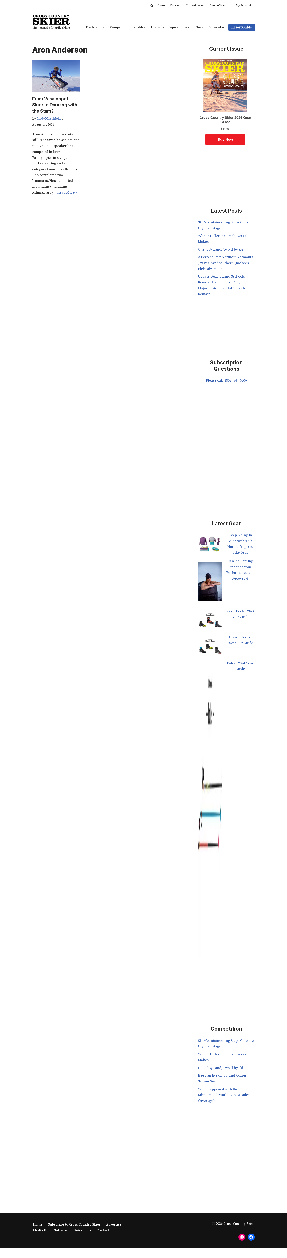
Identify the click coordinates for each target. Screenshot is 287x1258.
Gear (187, 27)
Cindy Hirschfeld (49, 119)
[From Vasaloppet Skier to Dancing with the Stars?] (56, 76)
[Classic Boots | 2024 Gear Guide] (210, 647)
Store (161, 5)
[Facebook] (251, 1237)
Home (38, 1224)
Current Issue (195, 5)
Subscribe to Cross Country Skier (74, 1224)
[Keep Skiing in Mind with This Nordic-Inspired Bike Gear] (210, 545)
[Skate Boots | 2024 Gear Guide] (210, 621)
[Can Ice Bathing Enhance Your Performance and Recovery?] (210, 583)
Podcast (175, 5)
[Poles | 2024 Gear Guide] (210, 811)
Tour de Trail (217, 5)
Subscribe (216, 27)
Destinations (95, 27)
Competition (119, 27)
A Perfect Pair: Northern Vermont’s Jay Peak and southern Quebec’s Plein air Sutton (225, 263)
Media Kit (41, 1230)
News (200, 27)
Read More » (67, 192)
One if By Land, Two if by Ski (220, 249)
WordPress (70, 1253)
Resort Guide (241, 27)
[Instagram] (241, 1237)
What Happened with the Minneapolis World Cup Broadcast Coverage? (225, 1095)
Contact (103, 1230)
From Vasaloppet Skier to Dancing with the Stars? (54, 105)
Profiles (139, 27)
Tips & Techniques (164, 27)
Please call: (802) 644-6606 (226, 380)
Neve (36, 1253)
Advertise (113, 1224)
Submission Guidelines (72, 1230)
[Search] (151, 5)
